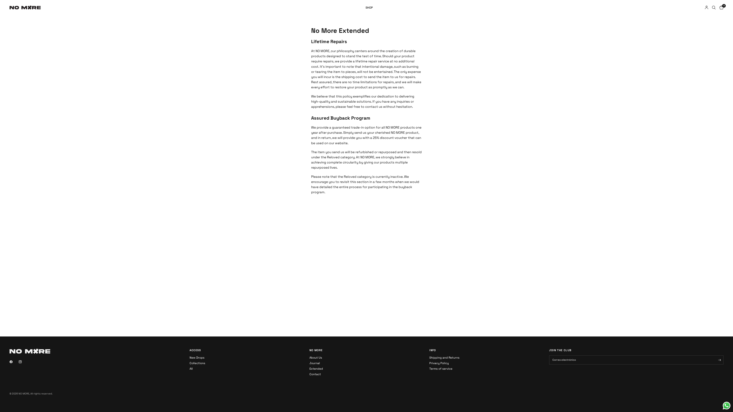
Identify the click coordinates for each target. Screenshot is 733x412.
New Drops (197, 357)
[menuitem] (369, 7)
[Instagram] (23, 362)
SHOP (369, 7)
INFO (432, 350)
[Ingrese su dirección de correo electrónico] (719, 360)
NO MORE (316, 350)
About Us (315, 357)
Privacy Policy (439, 363)
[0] (720, 7)
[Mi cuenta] (706, 7)
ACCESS (195, 350)
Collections (197, 363)
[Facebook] (14, 362)
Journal (314, 363)
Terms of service (440, 368)
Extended (316, 368)
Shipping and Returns (444, 357)
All (191, 368)
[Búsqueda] (714, 7)
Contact (315, 374)
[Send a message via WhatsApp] (726, 405)
